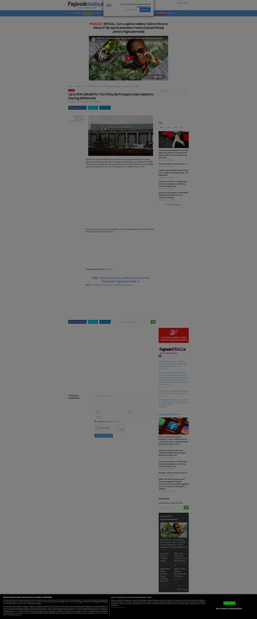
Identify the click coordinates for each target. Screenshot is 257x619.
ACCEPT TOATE (230, 603)
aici (16, 611)
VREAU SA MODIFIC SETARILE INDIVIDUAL (229, 608)
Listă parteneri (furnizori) (118, 607)
